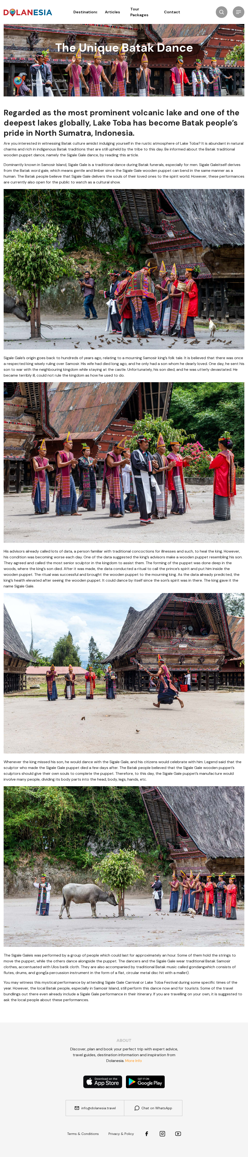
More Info (133, 1060)
